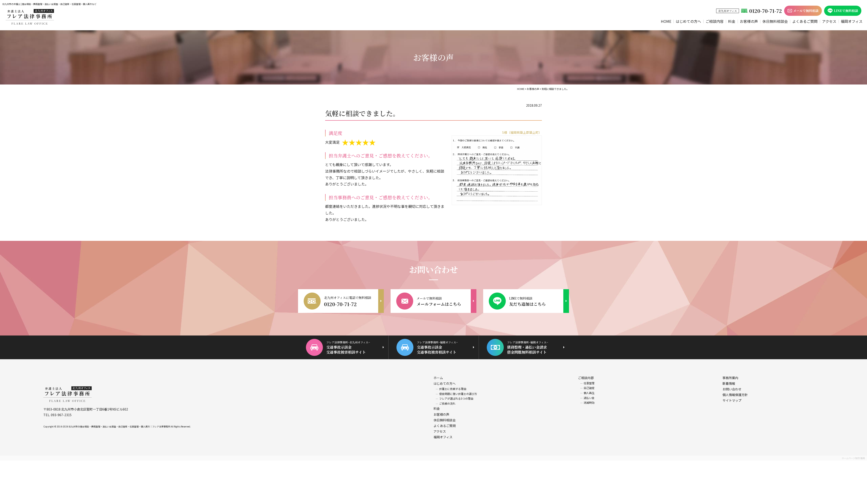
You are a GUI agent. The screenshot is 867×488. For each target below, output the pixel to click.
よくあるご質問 (805, 21)
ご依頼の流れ (447, 403)
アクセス (829, 21)
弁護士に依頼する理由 (452, 389)
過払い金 (589, 398)
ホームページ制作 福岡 (853, 458)
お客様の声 (749, 21)
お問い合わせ (731, 389)
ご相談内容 (715, 21)
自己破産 (589, 388)
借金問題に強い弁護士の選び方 (458, 394)
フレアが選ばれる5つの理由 (456, 398)
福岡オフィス (851, 21)
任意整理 (589, 383)
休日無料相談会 (775, 21)
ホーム (438, 377)
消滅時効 (589, 402)
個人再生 (589, 393)
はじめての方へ (688, 21)
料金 (731, 21)
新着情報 (728, 383)
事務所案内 (730, 377)
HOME (666, 21)
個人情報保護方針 (735, 394)
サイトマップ (731, 400)
